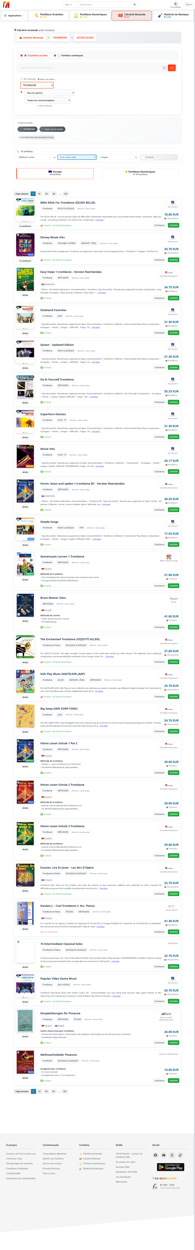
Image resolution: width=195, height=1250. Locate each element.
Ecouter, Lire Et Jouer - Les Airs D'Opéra (67, 867)
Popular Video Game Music (58, 978)
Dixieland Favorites (53, 310)
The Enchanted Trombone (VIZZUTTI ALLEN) (70, 639)
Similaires (159, 225)
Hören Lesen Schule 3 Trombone (62, 826)
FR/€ (188, 4)
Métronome (121, 1181)
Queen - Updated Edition (57, 345)
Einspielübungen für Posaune (60, 1013)
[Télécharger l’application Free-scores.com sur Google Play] (170, 1167)
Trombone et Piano (51, 645)
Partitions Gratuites (92, 1153)
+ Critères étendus (44, 106)
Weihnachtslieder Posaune (58, 1054)
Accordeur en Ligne (125, 1162)
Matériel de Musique (93, 1168)
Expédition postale (37, 55)
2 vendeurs (25, 226)
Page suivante (22, 194)
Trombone (47, 208)
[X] (172, 1155)
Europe (55, 172)
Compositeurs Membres (54, 1153)
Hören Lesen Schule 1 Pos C (59, 743)
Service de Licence (52, 1163)
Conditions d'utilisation (17, 1168)
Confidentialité (13, 1173)
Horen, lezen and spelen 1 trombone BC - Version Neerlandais (82, 483)
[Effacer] (164, 67)
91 (54, 194)
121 (65, 194)
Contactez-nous (14, 1158)
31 (39, 194)
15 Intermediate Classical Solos (61, 944)
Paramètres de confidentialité (20, 1178)
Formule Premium (51, 1168)
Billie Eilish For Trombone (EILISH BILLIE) (67, 202)
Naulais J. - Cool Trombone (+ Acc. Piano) (67, 906)
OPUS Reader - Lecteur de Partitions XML (129, 1155)
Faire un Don (49, 1173)
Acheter (174, 225)
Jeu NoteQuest (123, 1177)
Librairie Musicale (32, 37)
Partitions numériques (72, 55)
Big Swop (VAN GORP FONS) (59, 708)
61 (47, 194)
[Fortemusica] (155, 1186)
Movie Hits (47, 449)
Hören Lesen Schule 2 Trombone (62, 785)
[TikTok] (180, 1155)
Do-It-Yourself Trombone (57, 379)
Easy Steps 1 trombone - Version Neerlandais (71, 272)
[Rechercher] (134, 5)
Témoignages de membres (19, 1163)
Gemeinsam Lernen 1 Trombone (62, 556)
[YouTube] (164, 1155)
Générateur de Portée (126, 1172)
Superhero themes (53, 414)
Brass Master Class (53, 598)
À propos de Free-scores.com (21, 1153)
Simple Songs (49, 522)
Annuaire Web (122, 1167)
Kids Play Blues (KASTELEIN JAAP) (62, 674)
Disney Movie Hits (52, 237)
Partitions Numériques (141, 172)
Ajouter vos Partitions (53, 1158)
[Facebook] (155, 1155)
